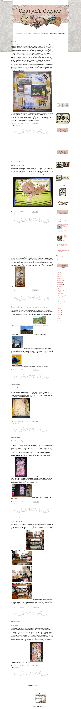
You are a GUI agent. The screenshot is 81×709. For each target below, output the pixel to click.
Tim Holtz (59, 219)
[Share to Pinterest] (37, 123)
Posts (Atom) (35, 685)
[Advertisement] (32, 149)
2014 (58, 322)
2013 (58, 324)
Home (32, 682)
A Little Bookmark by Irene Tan (62, 246)
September (60, 284)
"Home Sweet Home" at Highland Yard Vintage (65, 238)
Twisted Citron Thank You (19, 165)
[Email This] (33, 123)
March (59, 316)
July (59, 308)
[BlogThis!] (34, 123)
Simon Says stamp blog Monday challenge (22, 44)
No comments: (28, 369)
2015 (58, 276)
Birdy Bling (14, 625)
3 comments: (27, 123)
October (60, 282)
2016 (58, 274)
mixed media (16, 292)
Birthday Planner (16, 388)
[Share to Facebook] (36, 123)
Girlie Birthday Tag (17, 441)
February (60, 318)
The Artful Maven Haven (62, 224)
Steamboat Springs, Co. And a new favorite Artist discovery (29, 307)
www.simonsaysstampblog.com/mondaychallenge (21, 174)
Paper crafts (16, 213)
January (60, 320)
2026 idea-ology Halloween (62, 220)
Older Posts (50, 682)
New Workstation (16, 521)
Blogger (46, 706)
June (59, 310)
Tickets (13, 42)
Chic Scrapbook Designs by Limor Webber (63, 251)
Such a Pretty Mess (61, 255)
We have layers (15, 254)
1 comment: (27, 211)
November (60, 280)
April (59, 314)
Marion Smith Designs (62, 244)
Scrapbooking (17, 125)
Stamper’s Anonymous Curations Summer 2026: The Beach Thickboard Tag (62, 228)
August (60, 286)
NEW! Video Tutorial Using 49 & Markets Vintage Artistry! (62, 258)
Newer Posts (14, 682)
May (59, 312)
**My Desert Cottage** (62, 235)
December (60, 278)
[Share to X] (35, 123)
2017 (58, 272)
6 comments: (28, 501)
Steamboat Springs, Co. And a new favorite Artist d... (62, 296)
